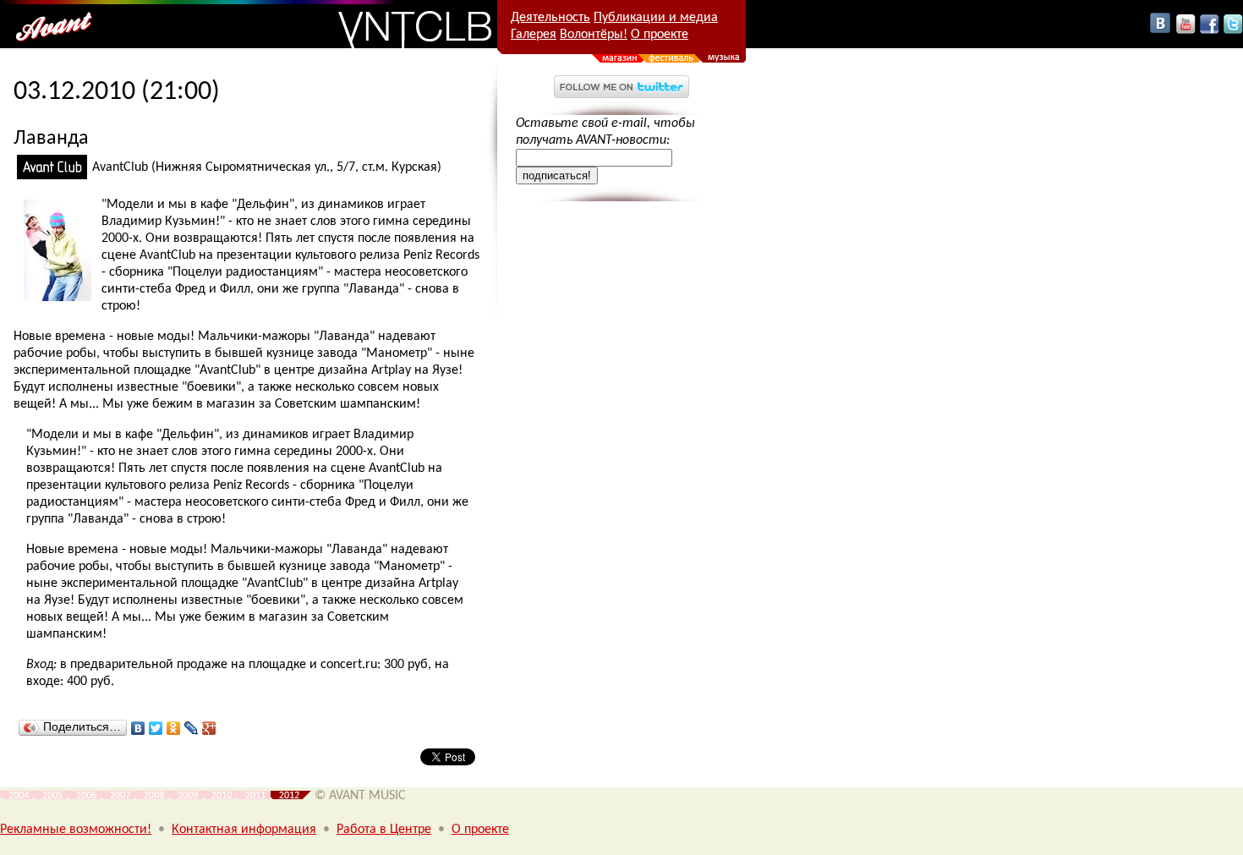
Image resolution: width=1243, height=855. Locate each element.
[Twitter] (156, 728)
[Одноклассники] (174, 728)
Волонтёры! (593, 34)
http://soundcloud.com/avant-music (621, 257)
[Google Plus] (209, 728)
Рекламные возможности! (75, 829)
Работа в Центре (384, 829)
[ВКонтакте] (138, 728)
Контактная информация (244, 829)
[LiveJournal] (191, 728)
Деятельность (550, 18)
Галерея (533, 34)
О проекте (659, 34)
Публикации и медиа (656, 18)
